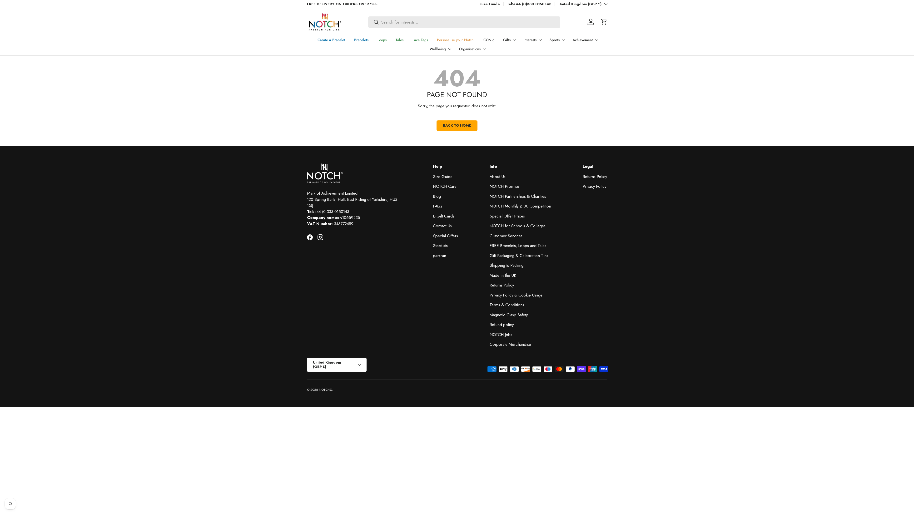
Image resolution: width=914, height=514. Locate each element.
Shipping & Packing (506, 265)
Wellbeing (438, 49)
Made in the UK (503, 275)
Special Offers (445, 236)
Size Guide (490, 4)
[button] (604, 22)
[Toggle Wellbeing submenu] (449, 49)
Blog (437, 196)
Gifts (507, 40)
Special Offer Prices (507, 216)
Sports (555, 40)
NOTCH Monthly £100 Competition (520, 206)
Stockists (440, 245)
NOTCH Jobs (501, 334)
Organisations (470, 49)
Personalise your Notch (455, 40)
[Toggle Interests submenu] (540, 40)
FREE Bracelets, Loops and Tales (518, 245)
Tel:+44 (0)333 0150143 (529, 4)
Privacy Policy (594, 186)
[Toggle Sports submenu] (563, 40)
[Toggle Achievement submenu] (596, 40)
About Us (498, 176)
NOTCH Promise (504, 186)
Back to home (457, 125)
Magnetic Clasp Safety (509, 315)
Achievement (583, 40)
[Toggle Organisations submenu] (484, 49)
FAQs (437, 206)
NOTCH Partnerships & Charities (518, 196)
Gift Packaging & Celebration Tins (519, 255)
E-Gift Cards (443, 216)
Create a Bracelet (331, 40)
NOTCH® (325, 389)
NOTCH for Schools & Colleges (518, 226)
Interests (530, 40)
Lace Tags (420, 40)
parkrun (439, 255)
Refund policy (502, 324)
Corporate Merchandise (510, 344)
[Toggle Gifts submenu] (514, 40)
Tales (399, 40)
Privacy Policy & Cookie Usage (516, 295)
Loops (382, 40)
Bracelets (361, 40)
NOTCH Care (445, 186)
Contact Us (442, 226)
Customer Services (506, 236)
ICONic (488, 40)
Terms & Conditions (507, 305)
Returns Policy (502, 285)
